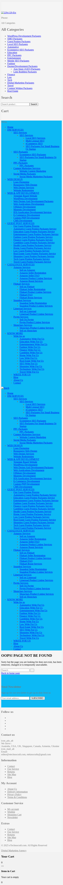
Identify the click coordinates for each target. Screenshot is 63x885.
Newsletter (12, 817)
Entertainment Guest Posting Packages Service (35, 234)
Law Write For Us (28, 358)
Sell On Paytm (27, 319)
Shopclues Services (22, 325)
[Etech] (5, 388)
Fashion (11, 63)
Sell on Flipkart (27, 286)
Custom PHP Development (26, 218)
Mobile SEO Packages (18, 60)
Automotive (13, 47)
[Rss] (8, 728)
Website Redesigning (23, 190)
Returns (11, 771)
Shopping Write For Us (31, 366)
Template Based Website (25, 196)
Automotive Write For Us (32, 339)
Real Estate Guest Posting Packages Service (34, 253)
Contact (17, 383)
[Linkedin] (8, 726)
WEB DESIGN (15, 179)
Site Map (11, 774)
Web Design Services (23, 187)
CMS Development (22, 220)
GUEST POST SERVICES (20, 223)
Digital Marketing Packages (20, 82)
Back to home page (10, 673)
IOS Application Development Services (32, 212)
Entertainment (14, 58)
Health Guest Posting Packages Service (32, 245)
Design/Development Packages (22, 66)
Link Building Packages (25, 71)
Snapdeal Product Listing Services (36, 306)
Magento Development (24, 209)
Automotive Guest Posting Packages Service (34, 229)
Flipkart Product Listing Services (35, 292)
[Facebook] (8, 717)
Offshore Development (24, 207)
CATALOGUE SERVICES (21, 264)
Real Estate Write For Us (32, 361)
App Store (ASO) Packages (26, 69)
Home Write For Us (29, 355)
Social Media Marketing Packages (36, 176)
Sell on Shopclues (28, 330)
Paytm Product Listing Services (35, 322)
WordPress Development (25, 198)
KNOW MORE (15, 333)
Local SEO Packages (17, 44)
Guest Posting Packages (18, 41)
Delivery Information (17, 791)
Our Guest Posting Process (26, 226)
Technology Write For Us (32, 369)
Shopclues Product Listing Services (37, 328)
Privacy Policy (14, 794)
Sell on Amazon (27, 270)
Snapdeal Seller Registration (33, 303)
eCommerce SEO (34, 143)
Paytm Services (20, 317)
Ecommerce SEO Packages (20, 49)
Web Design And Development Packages (33, 201)
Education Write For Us (31, 341)
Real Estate (12, 91)
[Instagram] (8, 723)
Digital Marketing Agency (13, 850)
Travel (10, 85)
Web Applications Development (28, 204)
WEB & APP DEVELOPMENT (23, 193)
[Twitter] (8, 720)
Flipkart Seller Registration (32, 289)
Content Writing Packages (19, 88)
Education (12, 52)
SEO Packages (20, 152)
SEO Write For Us (28, 363)
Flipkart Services (21, 284)
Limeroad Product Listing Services (36, 314)
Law (9, 77)
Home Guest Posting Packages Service (32, 248)
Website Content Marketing (33, 171)
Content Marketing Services (26, 168)
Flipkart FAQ (26, 295)
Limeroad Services (22, 308)
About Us (18, 380)
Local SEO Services (35, 138)
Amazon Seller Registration (33, 273)
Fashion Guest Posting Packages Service (33, 237)
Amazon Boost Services (31, 281)
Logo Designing (21, 182)
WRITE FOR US (22, 374)
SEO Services (20, 132)
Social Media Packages (24, 174)
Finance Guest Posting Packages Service (33, 240)
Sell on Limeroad (28, 311)
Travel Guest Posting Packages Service (32, 262)
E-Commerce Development (26, 215)
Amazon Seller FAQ (29, 275)
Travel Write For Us (29, 372)
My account (13, 809)
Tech (9, 80)
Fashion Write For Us (30, 347)
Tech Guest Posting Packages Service (31, 259)
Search (34, 104)
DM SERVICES (15, 130)
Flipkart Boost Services (31, 297)
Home (10, 127)
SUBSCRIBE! (37, 698)
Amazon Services (21, 267)
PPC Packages (14, 55)
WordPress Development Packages (24, 36)
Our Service (13, 769)
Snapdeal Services (22, 300)
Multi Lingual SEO (35, 141)
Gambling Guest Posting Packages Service (34, 242)
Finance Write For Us (30, 350)
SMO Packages (14, 38)
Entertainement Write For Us (33, 344)
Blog (15, 377)
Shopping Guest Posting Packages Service (33, 256)
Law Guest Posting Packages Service (31, 251)
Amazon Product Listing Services (36, 278)
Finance (11, 74)
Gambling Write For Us (31, 352)
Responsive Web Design (25, 185)
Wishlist (11, 812)
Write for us (19, 336)
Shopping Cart (14, 814)
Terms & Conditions (17, 797)
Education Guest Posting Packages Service (34, 231)
